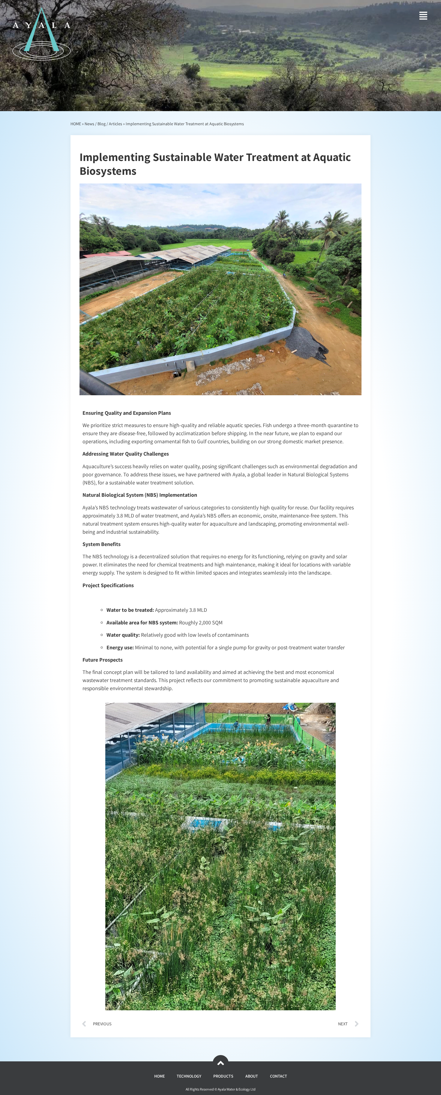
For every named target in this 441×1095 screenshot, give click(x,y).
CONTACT (278, 1076)
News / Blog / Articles (103, 123)
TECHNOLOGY (189, 1076)
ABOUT (251, 1076)
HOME (75, 123)
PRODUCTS (223, 1076)
